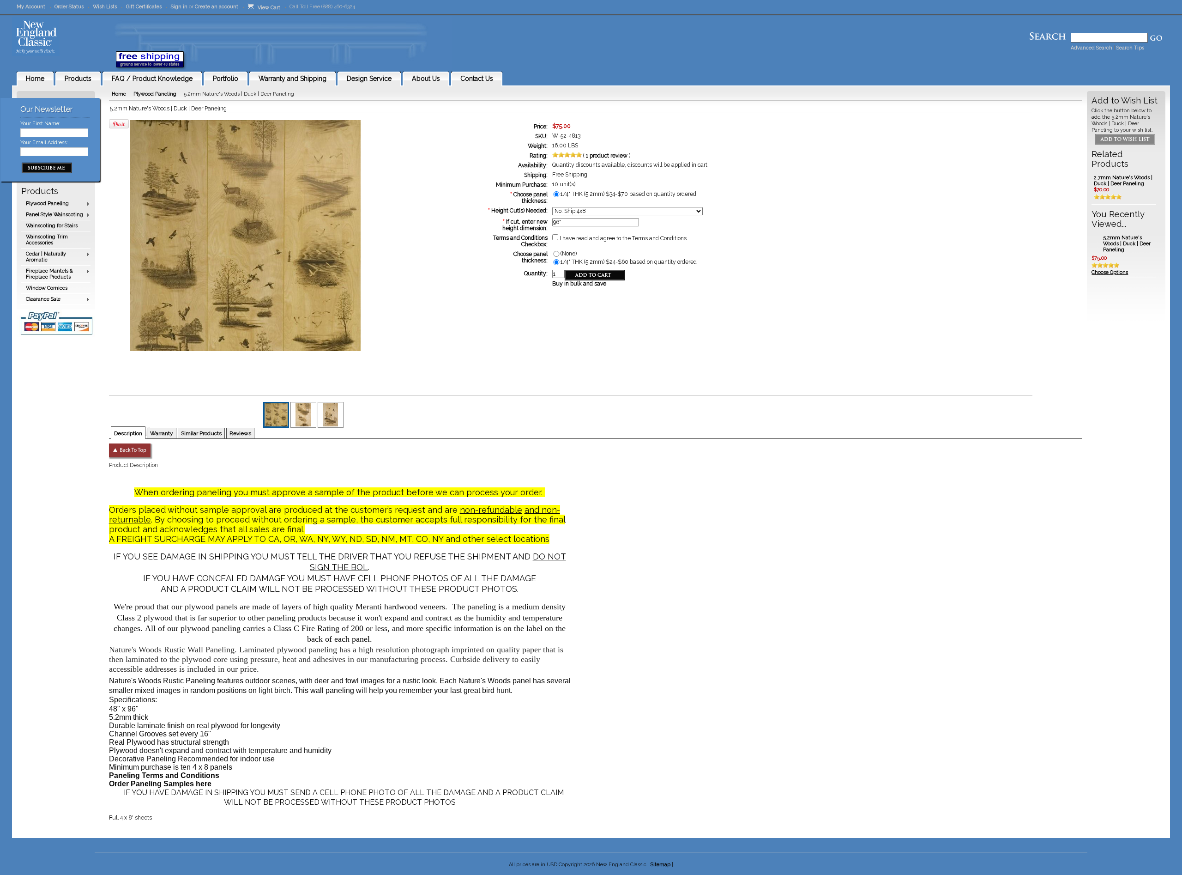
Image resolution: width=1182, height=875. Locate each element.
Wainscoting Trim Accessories (47, 240)
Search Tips (1130, 48)
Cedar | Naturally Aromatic (43, 257)
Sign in (179, 7)
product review (607, 155)
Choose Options (1110, 272)
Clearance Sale (40, 299)
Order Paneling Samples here (160, 784)
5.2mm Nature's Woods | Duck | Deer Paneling (1127, 244)
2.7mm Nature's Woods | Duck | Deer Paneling (1123, 181)
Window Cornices (46, 288)
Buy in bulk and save (579, 283)
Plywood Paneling (45, 204)
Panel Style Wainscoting (52, 215)
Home (119, 94)
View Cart (266, 8)
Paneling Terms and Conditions (164, 775)
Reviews (240, 433)
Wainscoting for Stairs (52, 226)
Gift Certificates (144, 7)
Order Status (69, 7)
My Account (31, 7)
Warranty (161, 433)
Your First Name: (40, 124)
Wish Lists (105, 7)
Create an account (216, 7)
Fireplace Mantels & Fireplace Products (47, 274)
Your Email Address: (44, 143)
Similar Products (201, 433)
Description (128, 433)
